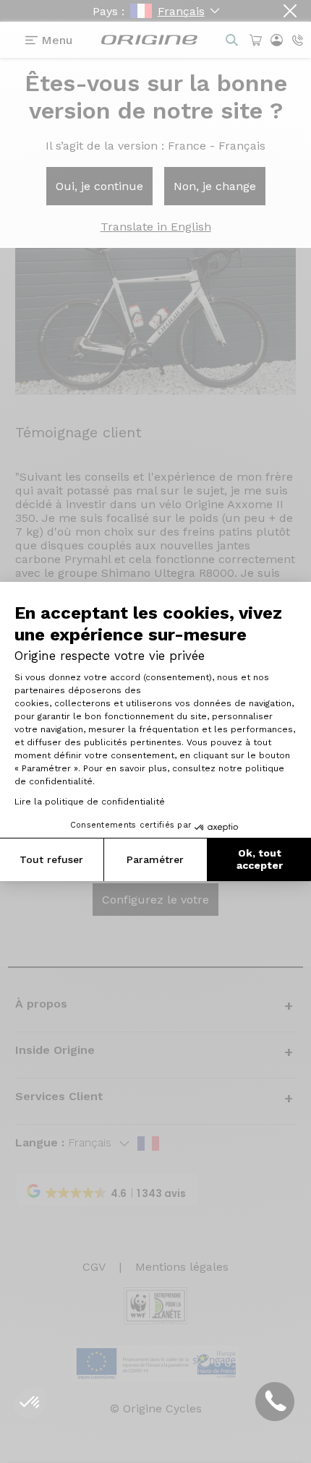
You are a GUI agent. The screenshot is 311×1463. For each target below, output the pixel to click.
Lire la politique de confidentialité (89, 802)
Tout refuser (51, 859)
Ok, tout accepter (260, 859)
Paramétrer (155, 859)
